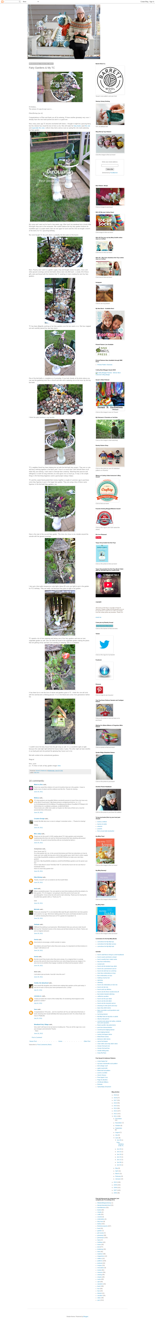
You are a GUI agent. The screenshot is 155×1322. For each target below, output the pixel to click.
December (118, 1118)
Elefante (99, 1084)
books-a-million (102, 822)
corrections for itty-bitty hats (105, 946)
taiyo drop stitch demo (104, 1008)
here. (59, 766)
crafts (99, 1214)
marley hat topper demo (104, 1034)
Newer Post (33, 1041)
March (117, 1173)
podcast (99, 1263)
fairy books (77, 126)
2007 (115, 1190)
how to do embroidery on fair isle (107, 985)
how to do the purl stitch (104, 999)
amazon (99, 826)
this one (87, 126)
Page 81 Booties (102, 1080)
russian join (101, 964)
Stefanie (36, 924)
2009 (115, 1185)
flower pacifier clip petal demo (106, 1025)
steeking (100, 982)
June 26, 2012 (38, 1033)
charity (99, 1212)
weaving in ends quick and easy (107, 1005)
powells (99, 829)
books (99, 1210)
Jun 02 (119, 1165)
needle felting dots (103, 1050)
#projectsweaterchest (104, 1205)
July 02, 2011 (38, 990)
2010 (115, 1182)
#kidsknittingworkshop (104, 1203)
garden (99, 1231)
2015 (115, 1105)
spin (98, 1281)
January (118, 1179)
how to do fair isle (102, 987)
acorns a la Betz (102, 1073)
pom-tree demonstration (104, 1027)
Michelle (36, 909)
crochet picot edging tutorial (105, 1030)
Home (60, 1041)
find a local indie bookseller (105, 831)
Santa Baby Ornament (104, 1087)
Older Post (87, 1041)
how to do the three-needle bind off (108, 992)
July (116, 1135)
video (99, 1298)
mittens (99, 1258)
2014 (115, 1108)
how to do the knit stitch (104, 1001)
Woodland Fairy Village (41, 1024)
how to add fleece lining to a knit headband (110, 954)
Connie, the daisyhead (41, 983)
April (116, 1171)
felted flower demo (103, 1036)
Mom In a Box (38, 784)
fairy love (36, 772)
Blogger (85, 1316)
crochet (99, 1217)
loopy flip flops (101, 1053)
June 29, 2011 (38, 792)
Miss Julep (37, 834)
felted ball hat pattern (103, 1070)
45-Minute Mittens (102, 1082)
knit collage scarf (102, 1066)
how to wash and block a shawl (107, 957)
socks (99, 1279)
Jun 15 (119, 1157)
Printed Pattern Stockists (104, 365)
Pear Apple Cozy (102, 1077)
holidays (100, 1242)
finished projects (102, 1226)
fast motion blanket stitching (105, 994)
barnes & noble (102, 824)
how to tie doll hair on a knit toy (106, 971)
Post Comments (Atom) (44, 1044)
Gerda (36, 939)
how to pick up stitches (104, 989)
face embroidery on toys (104, 975)
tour (98, 1288)
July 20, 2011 (38, 1018)
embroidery (100, 1219)
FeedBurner (114, 172)
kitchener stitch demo (103, 1039)
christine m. (38, 996)
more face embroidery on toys (106, 973)
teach (99, 1286)
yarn (98, 1300)
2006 (115, 1193)
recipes (99, 1265)
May (116, 1168)
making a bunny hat (103, 978)
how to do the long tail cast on (106, 1003)
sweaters (100, 1284)
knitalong (100, 1249)
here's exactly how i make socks (107, 959)
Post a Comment (37, 1037)
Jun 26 (119, 1149)
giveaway (100, 1235)
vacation (100, 1295)
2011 (115, 1116)
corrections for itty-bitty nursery (106, 944)
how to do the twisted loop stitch (107, 966)
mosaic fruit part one (103, 1046)
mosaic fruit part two (103, 1048)
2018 (115, 1098)
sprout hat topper (102, 1041)
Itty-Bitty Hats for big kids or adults (107, 1016)
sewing (99, 1274)
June (117, 1138)
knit (98, 1247)
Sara (35, 1009)
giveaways (100, 1237)
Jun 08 (119, 1162)
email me (98, 617)
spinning (100, 980)
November (118, 1123)
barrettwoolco (101, 1207)
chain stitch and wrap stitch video (107, 1043)
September (118, 1128)
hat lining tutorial (102, 1014)
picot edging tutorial (103, 1032)
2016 (115, 1103)
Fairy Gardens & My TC (120, 1144)
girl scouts (100, 1233)
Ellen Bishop (38, 877)
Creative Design (39, 818)
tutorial (99, 1293)
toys (98, 1291)
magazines (100, 1256)
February (118, 1176)
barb (35, 888)
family (99, 1224)
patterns (99, 1261)
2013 (115, 1111)
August (117, 1132)
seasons (100, 1272)
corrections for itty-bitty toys (105, 942)
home (99, 1244)
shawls (99, 1277)
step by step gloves (103, 1019)
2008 (115, 1187)
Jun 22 (119, 1151)
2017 (115, 1100)
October (118, 1125)
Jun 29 (119, 1140)
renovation (100, 1268)
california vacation (103, 996)
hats (98, 1240)
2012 (115, 1113)
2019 (115, 1095)
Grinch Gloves (101, 1075)
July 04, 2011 (38, 1003)
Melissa (36, 798)
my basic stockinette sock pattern (107, 1063)
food (98, 1228)
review (99, 1270)
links (98, 1251)
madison (100, 1254)
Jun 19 (119, 1154)
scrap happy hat (102, 1061)
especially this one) (38, 128)
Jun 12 (119, 1159)
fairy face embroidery (103, 961)
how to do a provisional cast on (106, 968)
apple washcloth (102, 1068)
